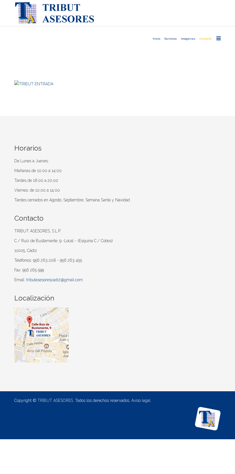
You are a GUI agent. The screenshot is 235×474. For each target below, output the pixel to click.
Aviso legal (140, 400)
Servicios (170, 38)
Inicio (156, 38)
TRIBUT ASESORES (55, 400)
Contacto (205, 38)
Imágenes (188, 38)
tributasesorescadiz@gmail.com (54, 280)
